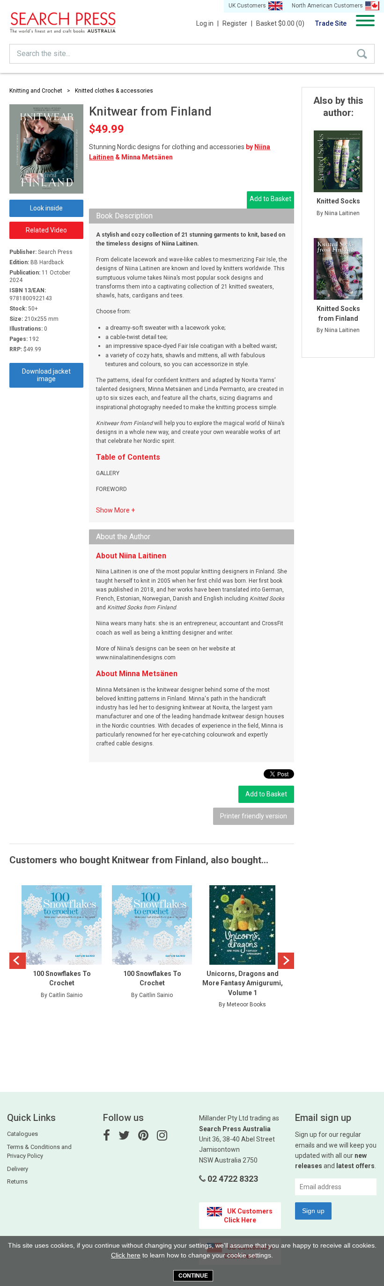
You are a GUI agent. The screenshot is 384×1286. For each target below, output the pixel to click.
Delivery (17, 1168)
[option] (61, 949)
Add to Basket (270, 198)
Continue (193, 1275)
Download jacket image (46, 375)
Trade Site (331, 23)
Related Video (46, 230)
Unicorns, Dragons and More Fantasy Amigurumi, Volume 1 (242, 983)
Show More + (115, 510)
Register (237, 23)
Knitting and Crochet (35, 90)
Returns (17, 1181)
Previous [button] (17, 961)
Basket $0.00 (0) (280, 23)
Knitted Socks (338, 201)
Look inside (46, 208)
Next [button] (286, 961)
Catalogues (22, 1133)
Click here (125, 1255)
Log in (207, 23)
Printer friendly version (253, 816)
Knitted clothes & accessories (114, 90)
